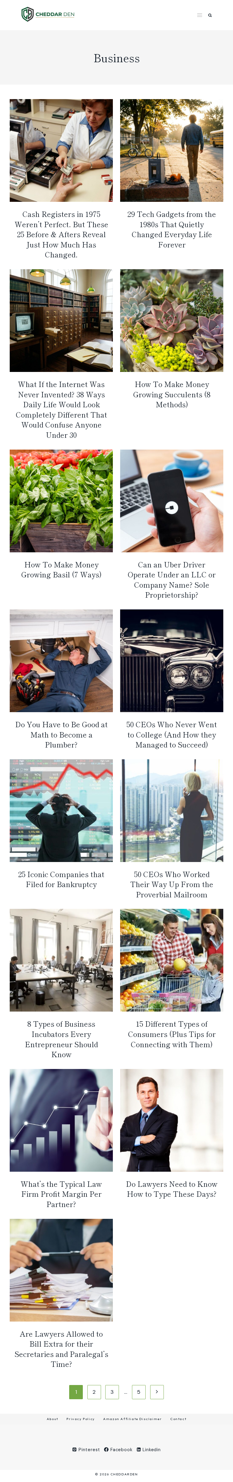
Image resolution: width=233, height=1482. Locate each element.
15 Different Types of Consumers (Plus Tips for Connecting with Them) (172, 1033)
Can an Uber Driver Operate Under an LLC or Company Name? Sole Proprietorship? (172, 579)
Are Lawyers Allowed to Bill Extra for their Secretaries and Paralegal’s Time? (61, 1348)
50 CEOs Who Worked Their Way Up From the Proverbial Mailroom (171, 884)
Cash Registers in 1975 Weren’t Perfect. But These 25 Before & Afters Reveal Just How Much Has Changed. (61, 234)
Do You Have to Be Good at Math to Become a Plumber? (61, 734)
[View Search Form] (210, 15)
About (52, 1419)
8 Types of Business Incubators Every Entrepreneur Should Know (61, 1038)
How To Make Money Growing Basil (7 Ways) (61, 569)
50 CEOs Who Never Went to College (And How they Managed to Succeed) (172, 734)
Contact (178, 1419)
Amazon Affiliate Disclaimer (132, 1419)
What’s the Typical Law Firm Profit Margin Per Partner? (61, 1193)
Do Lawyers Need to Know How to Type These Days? (172, 1188)
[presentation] (61, 150)
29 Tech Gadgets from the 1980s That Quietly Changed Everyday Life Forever (171, 229)
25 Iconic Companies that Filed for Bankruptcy (61, 879)
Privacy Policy (80, 1419)
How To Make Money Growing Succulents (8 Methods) (172, 394)
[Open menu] (199, 15)
